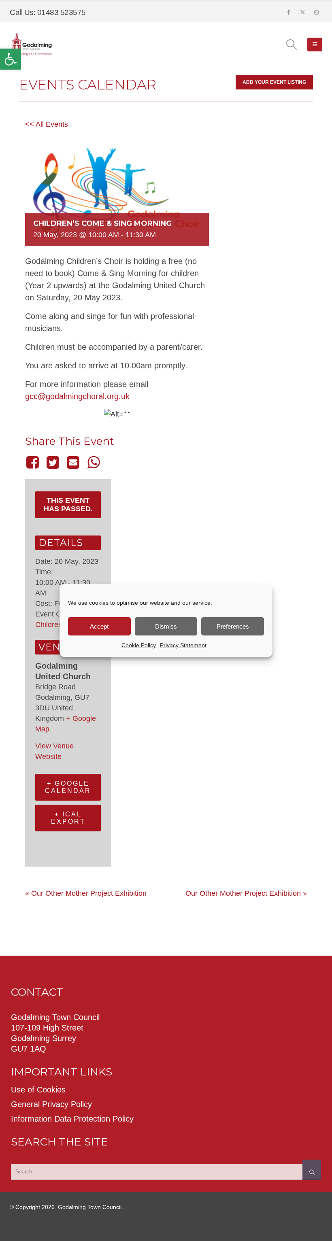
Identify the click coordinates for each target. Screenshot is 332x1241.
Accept (99, 626)
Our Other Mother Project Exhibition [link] (86, 893)
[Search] (311, 1170)
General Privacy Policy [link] (51, 1104)
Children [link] (48, 624)
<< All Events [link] (46, 124)
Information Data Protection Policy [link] (72, 1118)
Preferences (233, 626)
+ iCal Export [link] (68, 818)
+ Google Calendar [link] (68, 787)
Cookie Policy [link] (138, 645)
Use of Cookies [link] (38, 1089)
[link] (10, 59)
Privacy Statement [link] (183, 645)
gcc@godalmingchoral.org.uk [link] (77, 396)
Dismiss (166, 626)
